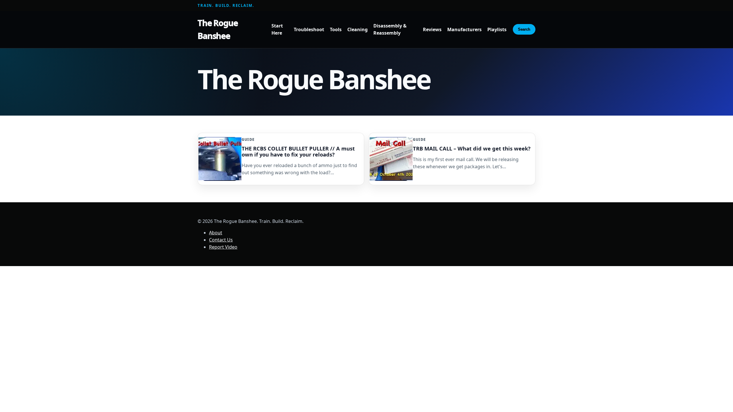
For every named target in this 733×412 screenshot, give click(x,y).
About (215, 232)
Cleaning (357, 29)
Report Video (223, 247)
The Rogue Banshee (218, 29)
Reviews (432, 29)
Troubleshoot (309, 29)
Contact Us (221, 240)
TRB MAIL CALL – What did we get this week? (472, 148)
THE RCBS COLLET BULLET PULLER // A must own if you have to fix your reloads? (298, 151)
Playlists (497, 29)
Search (524, 29)
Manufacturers (464, 29)
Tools (336, 29)
